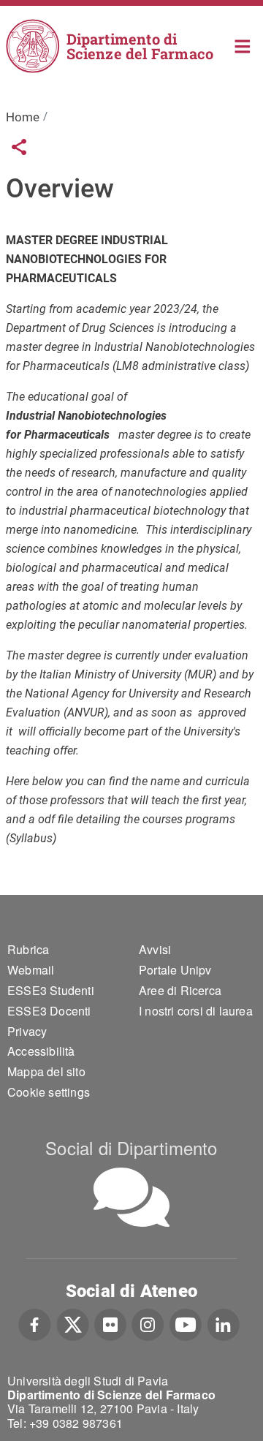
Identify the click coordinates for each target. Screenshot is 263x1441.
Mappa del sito (46, 1071)
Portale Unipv (175, 969)
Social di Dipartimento (131, 1147)
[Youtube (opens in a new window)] (185, 1323)
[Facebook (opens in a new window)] (34, 1323)
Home (243, 45)
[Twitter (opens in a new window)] (72, 1323)
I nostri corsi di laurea (196, 1010)
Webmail (30, 969)
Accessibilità (41, 1051)
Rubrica (28, 949)
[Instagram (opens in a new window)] (148, 1323)
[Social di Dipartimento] (131, 1197)
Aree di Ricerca (180, 990)
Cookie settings (48, 1091)
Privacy (27, 1031)
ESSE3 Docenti (49, 1010)
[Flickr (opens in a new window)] (110, 1323)
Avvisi (155, 949)
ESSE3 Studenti (50, 990)
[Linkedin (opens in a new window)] (223, 1323)
